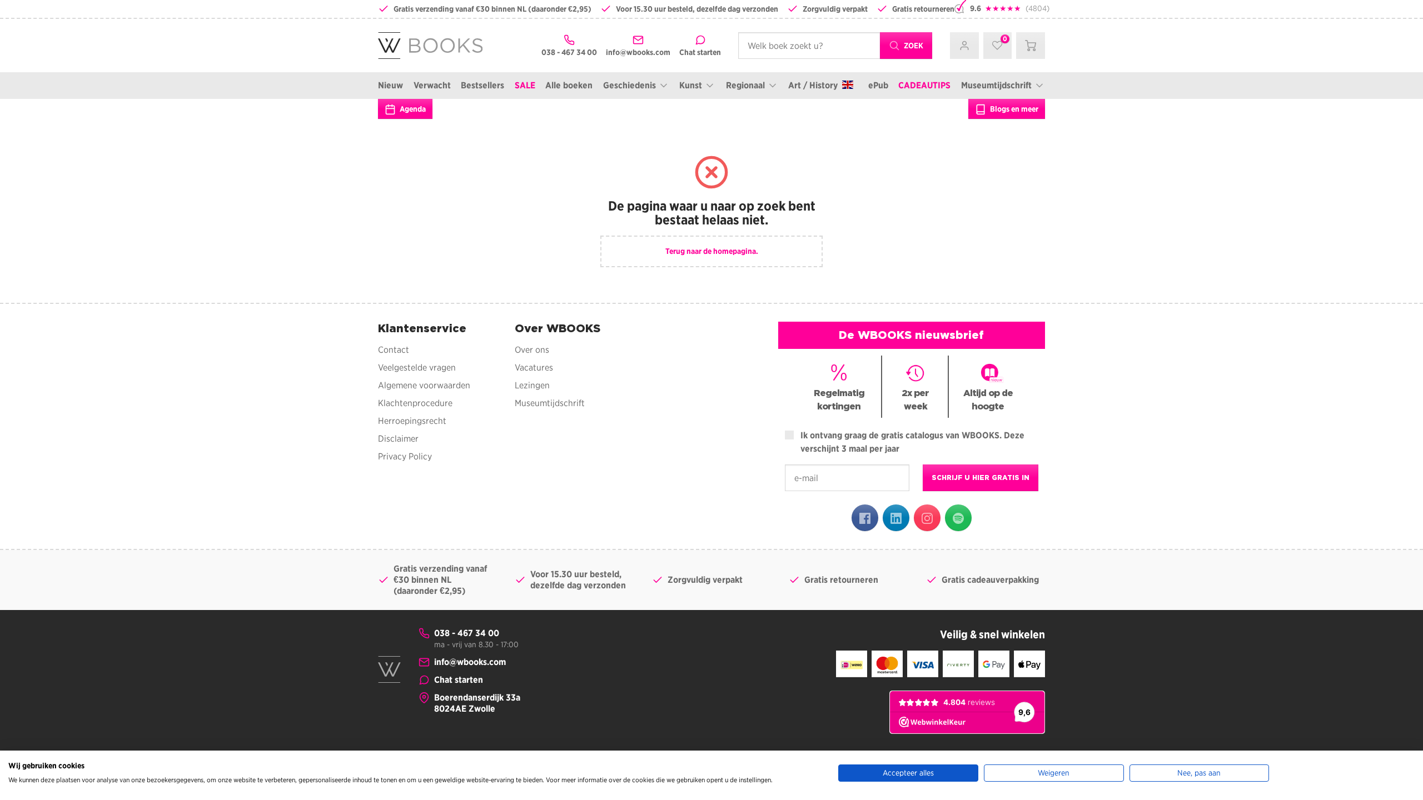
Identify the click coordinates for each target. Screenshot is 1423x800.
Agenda (412, 108)
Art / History (813, 85)
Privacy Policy (405, 456)
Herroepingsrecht (412, 421)
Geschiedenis (629, 85)
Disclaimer (398, 438)
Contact (393, 349)
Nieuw (390, 85)
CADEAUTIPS (924, 85)
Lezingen (532, 385)
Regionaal (745, 85)
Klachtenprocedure (415, 403)
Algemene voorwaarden (424, 385)
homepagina (734, 251)
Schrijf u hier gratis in (980, 477)
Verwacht (432, 85)
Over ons (532, 349)
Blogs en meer (1013, 108)
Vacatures (534, 367)
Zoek (912, 45)
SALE (525, 85)
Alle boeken (569, 85)
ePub (878, 85)
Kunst (690, 85)
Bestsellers (482, 85)
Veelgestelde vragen (417, 367)
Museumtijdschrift (996, 85)
